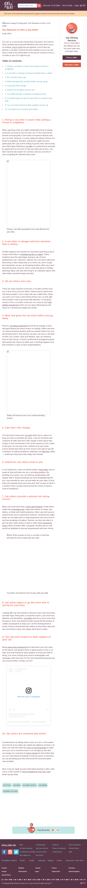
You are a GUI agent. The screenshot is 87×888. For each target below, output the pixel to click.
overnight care (18, 509)
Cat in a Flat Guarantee (36, 748)
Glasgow (51, 860)
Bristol (22, 860)
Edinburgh (42, 860)
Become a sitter (72, 65)
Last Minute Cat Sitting (27, 852)
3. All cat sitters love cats (15, 77)
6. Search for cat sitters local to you (20, 90)
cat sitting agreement (18, 326)
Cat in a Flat (17, 47)
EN (83, 5)
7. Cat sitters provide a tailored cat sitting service (26, 94)
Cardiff (31, 860)
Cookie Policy (57, 852)
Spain (37, 871)
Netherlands (22, 871)
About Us (55, 845)
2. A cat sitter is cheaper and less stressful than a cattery (29, 73)
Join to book (67, 5)
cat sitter (29, 146)
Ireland (4, 871)
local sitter (43, 470)
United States (6, 875)
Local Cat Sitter (41, 852)
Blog (21, 845)
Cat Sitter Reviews (26, 848)
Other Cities (79, 860)
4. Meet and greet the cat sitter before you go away (26, 81)
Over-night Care (25, 855)
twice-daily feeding (35, 507)
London (59, 860)
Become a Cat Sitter (51, 5)
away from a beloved (16, 647)
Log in (37, 13)
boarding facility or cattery (32, 254)
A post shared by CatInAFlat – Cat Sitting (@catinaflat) (29, 722)
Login (76, 5)
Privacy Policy (74, 848)
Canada (37, 868)
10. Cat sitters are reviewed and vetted (21, 109)
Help (70, 852)
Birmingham (6, 860)
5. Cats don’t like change (15, 86)
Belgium (21, 868)
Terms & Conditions (59, 848)
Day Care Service (42, 848)
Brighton (14, 860)
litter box (45, 452)
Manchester (70, 860)
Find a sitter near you (26, 6)
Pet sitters (39, 855)
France (54, 868)
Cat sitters (28, 618)
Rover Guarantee (75, 845)
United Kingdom (74, 871)
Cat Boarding (40, 845)
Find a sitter (71, 58)
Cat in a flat (8, 5)
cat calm (28, 435)
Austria (4, 868)
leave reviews (32, 753)
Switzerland (56, 871)
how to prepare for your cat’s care (36, 772)
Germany (72, 868)
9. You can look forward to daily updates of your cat (26, 105)
